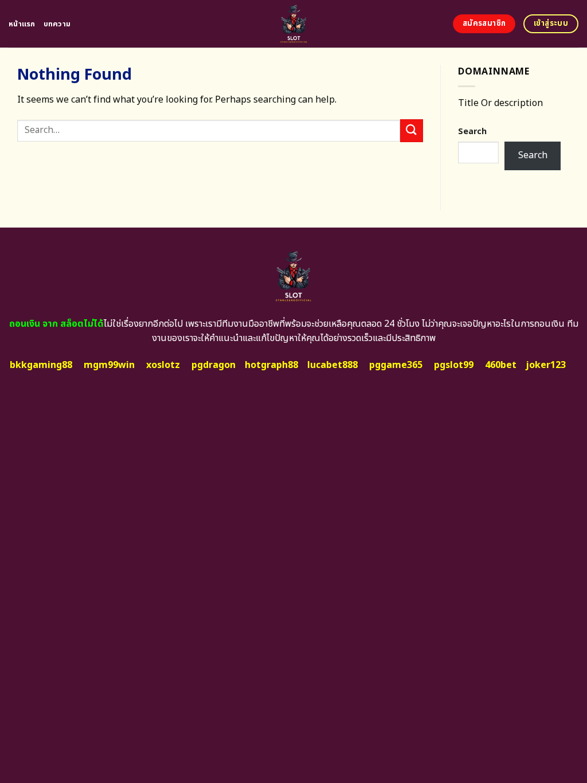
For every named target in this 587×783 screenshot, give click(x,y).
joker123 (546, 365)
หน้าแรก (22, 24)
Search (472, 132)
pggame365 (395, 365)
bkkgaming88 (41, 365)
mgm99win (109, 365)
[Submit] (411, 130)
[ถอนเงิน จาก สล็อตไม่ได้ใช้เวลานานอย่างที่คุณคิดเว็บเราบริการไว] (293, 24)
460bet (500, 365)
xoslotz (163, 365)
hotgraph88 (271, 365)
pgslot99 (453, 365)
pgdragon (213, 365)
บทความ (57, 24)
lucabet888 (332, 365)
